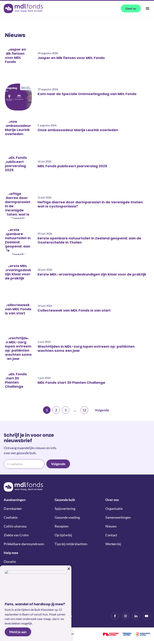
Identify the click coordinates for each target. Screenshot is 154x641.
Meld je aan (17, 632)
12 (84, 410)
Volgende (102, 410)
